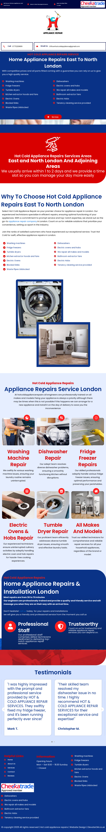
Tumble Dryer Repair (53, 528)
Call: (9, 46)
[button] (102, 709)
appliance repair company (23, 221)
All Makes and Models (87, 528)
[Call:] (4, 46)
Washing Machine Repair (18, 458)
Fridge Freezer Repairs (87, 458)
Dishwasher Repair (53, 454)
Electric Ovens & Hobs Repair (18, 531)
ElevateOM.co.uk (96, 827)
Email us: (44, 46)
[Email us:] (37, 46)
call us (22, 611)
